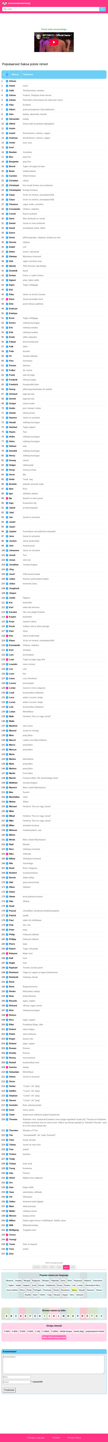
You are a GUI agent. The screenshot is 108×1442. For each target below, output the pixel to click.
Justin (12, 598)
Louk (11, 693)
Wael (11, 1206)
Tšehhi (42, 1295)
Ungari (65, 1295)
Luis (11, 707)
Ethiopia (45, 1280)
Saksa (74, 1290)
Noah (11, 868)
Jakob (12, 508)
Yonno (12, 1235)
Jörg (11, 569)
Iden (11, 489)
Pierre (12, 944)
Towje (12, 1159)
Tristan (12, 1164)
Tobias (12, 1145)
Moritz (12, 840)
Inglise (11, 1285)
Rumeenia (65, 1290)
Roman (12, 1048)
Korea (59, 1285)
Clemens (13, 204)
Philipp (12, 939)
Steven (12, 1100)
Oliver (12, 887)
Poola (29, 1290)
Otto (11, 901)
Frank (12, 375)
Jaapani (26, 1285)
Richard (13, 1005)
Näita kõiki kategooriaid (54, 1337)
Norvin (12, 877)
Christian (13, 181)
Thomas (13, 1119)
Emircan (13, 309)
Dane (11, 218)
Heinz (12, 441)
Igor (11, 493)
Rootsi (56, 1290)
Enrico (12, 323)
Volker (12, 1201)
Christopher (15, 190)
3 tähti (7, 1331)
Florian (12, 365)
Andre (12, 128)
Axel (11, 147)
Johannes (14, 550)
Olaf (11, 882)
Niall (11, 844)
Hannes (13, 418)
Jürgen (12, 593)
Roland (12, 1043)
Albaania (9, 1280)
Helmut (12, 446)
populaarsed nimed (95, 1331)
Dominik (13, 271)
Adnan (12, 95)
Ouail (11, 906)
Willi (11, 1225)
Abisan (12, 81)
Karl (11, 607)
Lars (11, 655)
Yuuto (12, 1244)
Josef (12, 574)
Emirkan (13, 313)
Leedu (80, 1285)
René (11, 982)
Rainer (12, 949)
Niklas (12, 859)
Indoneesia (97, 1280)
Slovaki (82, 1290)
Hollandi (87, 1280)
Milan (11, 825)
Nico (11, 849)
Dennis (12, 242)
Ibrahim (13, 484)
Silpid (52, 1267)
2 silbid (45, 1331)
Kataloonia (50, 1285)
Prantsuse (47, 1290)
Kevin (12, 626)
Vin (10, 1197)
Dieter (12, 252)
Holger (12, 465)
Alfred (12, 124)
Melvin (12, 802)
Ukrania (57, 1295)
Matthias (13, 783)
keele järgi (79, 1331)
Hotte (11, 479)
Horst (12, 474)
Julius (12, 584)
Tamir (12, 1115)
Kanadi (41, 1285)
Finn (11, 361)
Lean (11, 659)
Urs (11, 1182)
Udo (11, 1173)
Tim (11, 1135)
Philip (12, 934)
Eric (11, 327)
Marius (12, 759)
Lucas (12, 702)
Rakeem (13, 953)
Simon (12, 1077)
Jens (11, 536)
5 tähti (22, 1331)
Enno (11, 318)
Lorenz (12, 683)
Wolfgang (14, 1230)
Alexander (14, 119)
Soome (99, 1290)
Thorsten (13, 1130)
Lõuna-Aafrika (12, 1290)
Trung (12, 1168)
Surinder (13, 1105)
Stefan (12, 1086)
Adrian (12, 100)
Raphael (13, 968)
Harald (12, 422)
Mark (11, 764)
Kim (11, 636)
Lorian (12, 688)
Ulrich (12, 1178)
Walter (12, 1211)
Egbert (12, 280)
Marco (12, 745)
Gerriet (12, 399)
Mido (11, 811)
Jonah (12, 555)
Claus (12, 199)
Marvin (12, 778)
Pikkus (44, 1267)
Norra (22, 1290)
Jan (11, 517)
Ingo (11, 503)
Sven (11, 1110)
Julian (12, 579)
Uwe (11, 1187)
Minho (12, 835)
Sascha (13, 1067)
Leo (11, 669)
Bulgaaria (36, 1280)
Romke (12, 1053)
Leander (13, 664)
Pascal (12, 911)
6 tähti (30, 1331)
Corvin (12, 214)
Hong (12, 470)
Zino (11, 1254)
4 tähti (15, 1331)
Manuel (12, 730)
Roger (12, 1039)
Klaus (12, 640)
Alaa (11, 105)
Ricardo (13, 1001)
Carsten (13, 176)
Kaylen (12, 617)
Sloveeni (90, 1290)
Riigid (59, 1267)
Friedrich (13, 384)
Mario (12, 754)
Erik (11, 332)
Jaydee (12, 531)
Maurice (13, 787)
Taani (35, 1295)
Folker (12, 370)
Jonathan (14, 565)
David (12, 228)
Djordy (12, 266)
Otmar (12, 896)
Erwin (12, 337)
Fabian (12, 342)
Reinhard (13, 972)
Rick (11, 1010)
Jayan (12, 527)
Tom (11, 1149)
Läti (73, 1285)
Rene (11, 987)
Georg (12, 389)
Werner (12, 1216)
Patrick (12, 915)
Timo (11, 1140)
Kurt (11, 650)
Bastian (13, 152)
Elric (11, 304)
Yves (11, 1249)
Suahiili (28, 1295)
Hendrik (13, 451)
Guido (12, 408)
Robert (12, 1029)
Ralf (11, 958)
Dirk (11, 261)
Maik (11, 716)
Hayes (12, 432)
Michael (13, 806)
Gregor (12, 403)
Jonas (12, 560)
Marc (11, 735)
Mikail (12, 816)
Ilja (10, 498)
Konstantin (14, 645)
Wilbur (12, 1220)
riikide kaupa (66, 1331)
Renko (12, 991)
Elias (11, 294)
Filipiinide (55, 1280)
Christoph (14, 185)
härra (63, 1280)
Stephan (13, 1096)
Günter (12, 413)
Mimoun (13, 830)
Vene (72, 1295)
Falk (11, 346)
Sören (12, 1081)
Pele (11, 925)
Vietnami (79, 1295)
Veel (73, 1267)
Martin (12, 773)
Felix (11, 351)
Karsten (13, 612)
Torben (12, 1154)
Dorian (12, 275)
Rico (11, 1020)
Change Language (36, 1438)
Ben (11, 157)
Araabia (18, 1280)
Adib (11, 90)
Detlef (12, 247)
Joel (11, 546)
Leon (11, 674)
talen (66, 1267)
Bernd (12, 166)
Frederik (13, 380)
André (12, 133)
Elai (11, 290)
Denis (12, 237)
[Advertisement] (54, 20)
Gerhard (13, 394)
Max (11, 792)
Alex (11, 114)
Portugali (37, 1290)
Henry (12, 456)
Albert (12, 109)
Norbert (13, 873)
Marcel (12, 740)
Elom (11, 299)
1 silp (37, 1331)
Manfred (13, 726)
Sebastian (14, 1072)
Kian (11, 631)
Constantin (14, 209)
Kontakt (56, 1438)
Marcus (12, 749)
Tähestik (36, 1267)
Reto (11, 996)
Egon (11, 285)
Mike (11, 821)
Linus (12, 678)
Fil (10, 356)
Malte (11, 721)
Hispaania (78, 1280)
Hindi (69, 1280)
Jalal (11, 512)
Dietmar (13, 256)
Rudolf (12, 1062)
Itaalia (18, 1285)
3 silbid (54, 1331)
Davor (12, 233)
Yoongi (12, 1239)
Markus (12, 768)
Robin (12, 1034)
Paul (11, 920)
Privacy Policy (74, 1438)
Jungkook (14, 588)
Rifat (11, 1024)
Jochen (13, 541)
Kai (10, 602)
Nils (11, 863)
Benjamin (14, 162)
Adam (12, 86)
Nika (11, 854)
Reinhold (13, 977)
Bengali (27, 1280)
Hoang (12, 460)
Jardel (12, 522)
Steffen (12, 1091)
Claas (12, 195)
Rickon (12, 1015)
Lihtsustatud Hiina (92, 1285)
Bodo (12, 171)
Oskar (12, 892)
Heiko (12, 437)
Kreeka (67, 1285)
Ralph (12, 963)
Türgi (49, 1295)
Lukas (12, 712)
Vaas (11, 1192)
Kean (11, 621)
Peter (11, 930)
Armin (12, 143)
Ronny (12, 1058)
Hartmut (13, 427)
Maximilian (14, 797)
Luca (11, 697)
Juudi (34, 1285)
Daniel (12, 223)
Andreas (13, 138)
